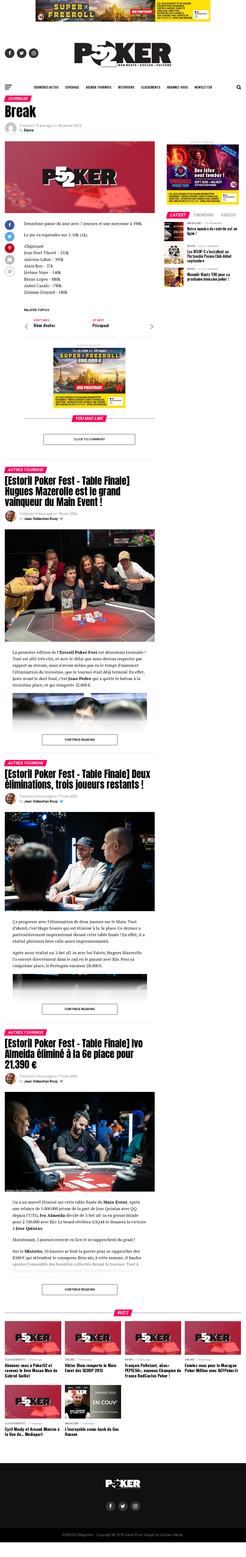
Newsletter (203, 87)
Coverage (72, 87)
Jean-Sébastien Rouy (41, 519)
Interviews (126, 87)
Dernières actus (46, 87)
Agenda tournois (98, 87)
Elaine (29, 130)
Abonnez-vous (177, 87)
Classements (150, 87)
